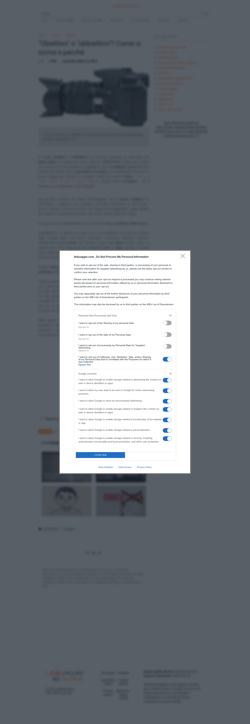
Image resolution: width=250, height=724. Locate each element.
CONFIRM (100, 455)
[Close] (184, 257)
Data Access (125, 467)
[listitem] (125, 315)
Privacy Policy (144, 467)
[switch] (167, 323)
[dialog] (125, 362)
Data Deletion (105, 467)
